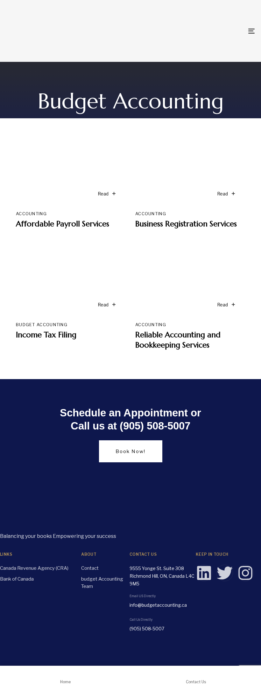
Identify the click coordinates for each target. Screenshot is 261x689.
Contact (90, 568)
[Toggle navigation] (213, 31)
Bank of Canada (17, 579)
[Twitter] (224, 573)
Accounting (31, 213)
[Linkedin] (204, 573)
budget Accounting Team (102, 582)
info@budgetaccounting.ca (158, 605)
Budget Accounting (41, 324)
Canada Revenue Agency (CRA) (34, 568)
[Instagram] (245, 573)
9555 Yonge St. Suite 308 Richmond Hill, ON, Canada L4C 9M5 (162, 576)
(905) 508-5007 (147, 628)
